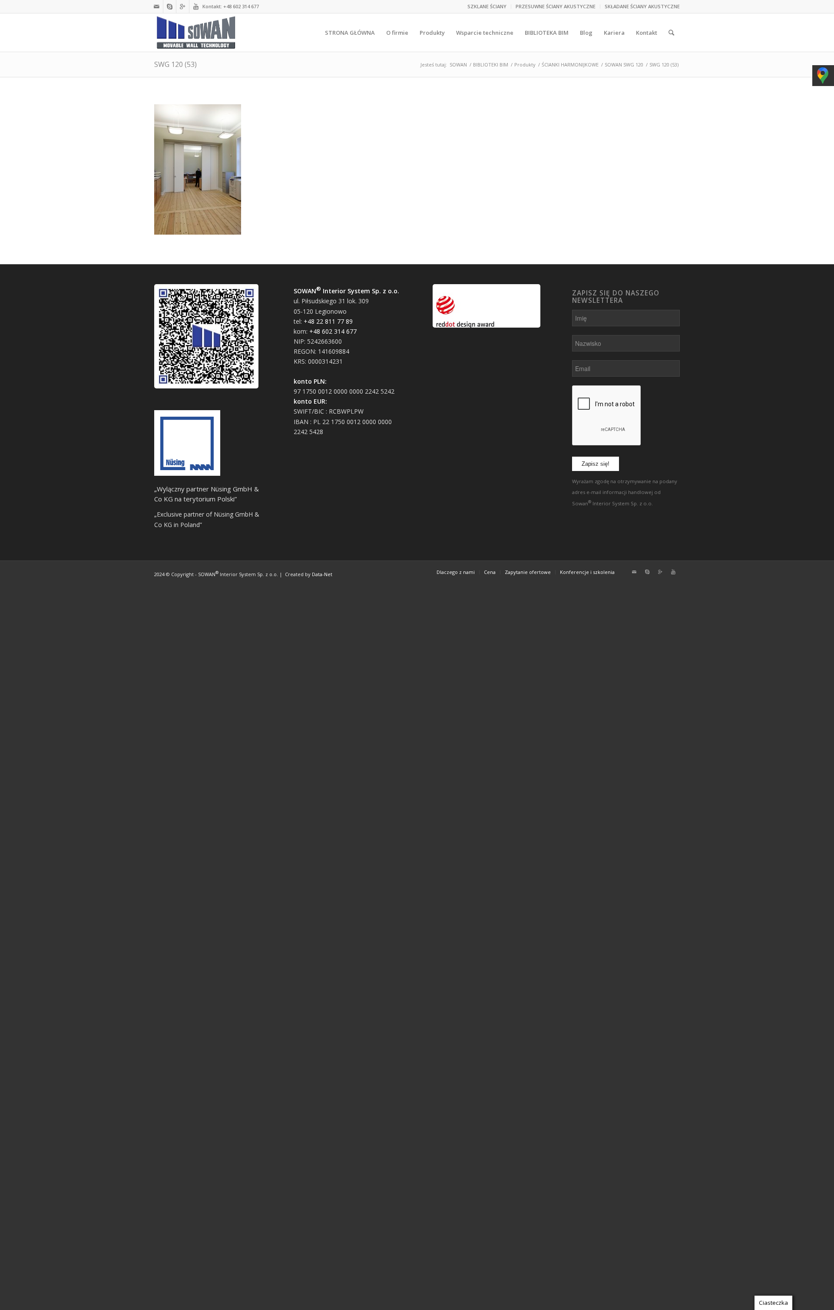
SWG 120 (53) (175, 64)
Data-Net (322, 573)
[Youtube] (195, 6)
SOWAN (458, 64)
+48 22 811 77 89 (328, 321)
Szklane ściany (486, 6)
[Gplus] (182, 6)
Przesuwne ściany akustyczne (556, 6)
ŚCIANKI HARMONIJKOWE (570, 64)
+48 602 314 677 (241, 6)
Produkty (525, 64)
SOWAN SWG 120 (624, 64)
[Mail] (156, 6)
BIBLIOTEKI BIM (490, 64)
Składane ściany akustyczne (642, 6)
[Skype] (169, 6)
